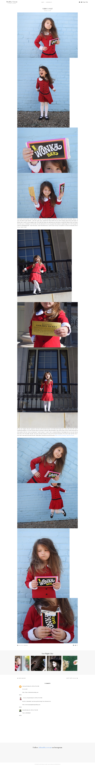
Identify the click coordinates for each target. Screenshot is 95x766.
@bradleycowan (45, 747)
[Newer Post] (26, 678)
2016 (19, 645)
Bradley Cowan (11, 2)
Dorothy (60, 435)
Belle (56, 435)
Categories (48, 2)
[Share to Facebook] (73, 645)
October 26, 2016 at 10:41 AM (36, 697)
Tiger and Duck (70, 435)
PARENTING (26, 645)
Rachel (23, 710)
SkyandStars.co (57, 764)
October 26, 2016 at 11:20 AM (31, 710)
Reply (20, 694)
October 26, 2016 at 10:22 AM (32, 686)
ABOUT (42, 2)
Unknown (24, 686)
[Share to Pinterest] (77, 645)
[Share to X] (75, 645)
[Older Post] (65, 678)
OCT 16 (21, 645)
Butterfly (64, 435)
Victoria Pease (26, 697)
